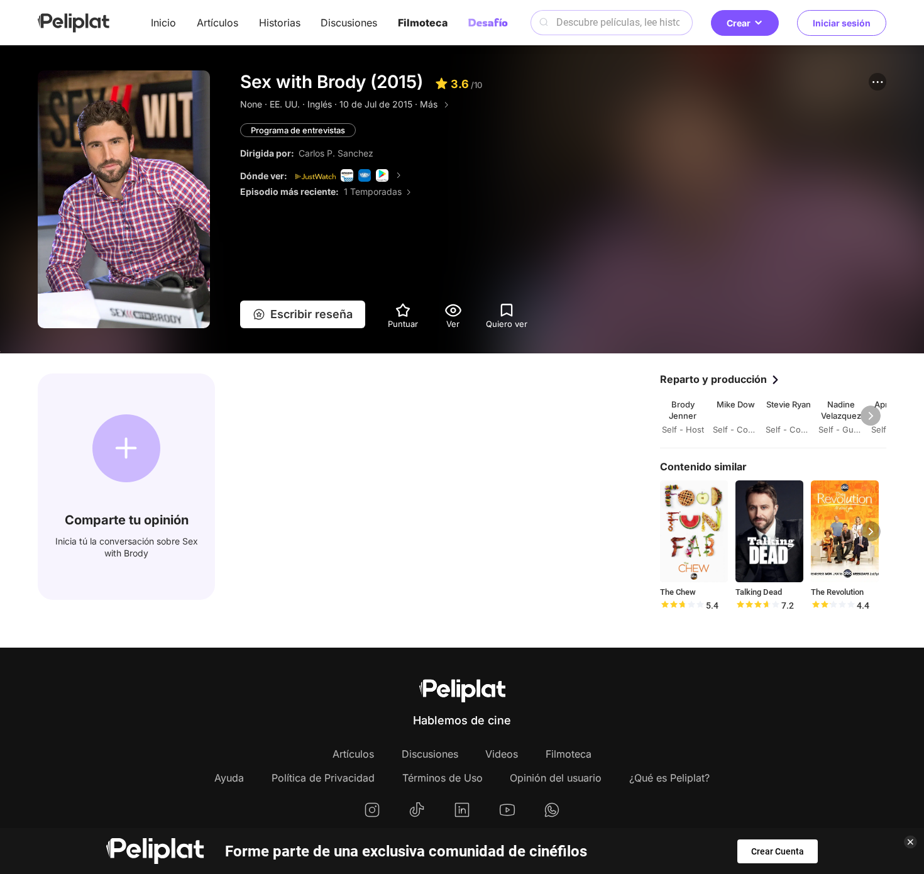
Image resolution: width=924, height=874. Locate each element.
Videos (501, 754)
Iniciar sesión (842, 23)
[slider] (682, 605)
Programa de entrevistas (298, 130)
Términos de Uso (442, 778)
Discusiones (349, 22)
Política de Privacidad (323, 778)
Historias (279, 22)
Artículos (217, 22)
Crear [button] (739, 23)
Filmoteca (423, 22)
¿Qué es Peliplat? (669, 778)
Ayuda (229, 778)
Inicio (163, 22)
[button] (877, 82)
